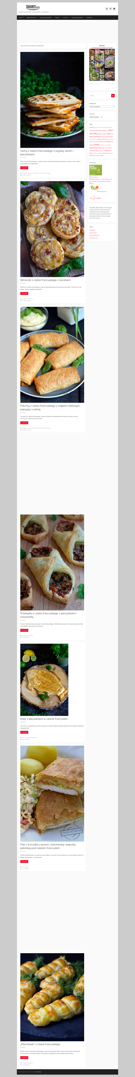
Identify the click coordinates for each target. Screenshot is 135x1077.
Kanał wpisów (93, 233)
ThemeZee (38, 1072)
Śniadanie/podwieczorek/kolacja (41, 173)
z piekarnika (110, 153)
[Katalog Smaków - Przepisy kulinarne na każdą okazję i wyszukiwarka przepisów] (102, 181)
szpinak (94, 153)
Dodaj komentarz (26, 175)
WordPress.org (93, 238)
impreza (105, 134)
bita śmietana (96, 127)
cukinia (110, 127)
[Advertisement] (59, 31)
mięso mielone (100, 141)
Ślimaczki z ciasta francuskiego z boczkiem (45, 280)
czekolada (92, 130)
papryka (92, 148)
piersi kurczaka (106, 148)
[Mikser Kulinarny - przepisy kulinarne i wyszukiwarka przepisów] (95, 175)
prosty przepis (94, 150)
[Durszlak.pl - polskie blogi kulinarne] (93, 177)
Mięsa (56, 17)
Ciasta (20, 17)
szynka (97, 153)
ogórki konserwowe (102, 145)
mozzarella (107, 141)
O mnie (65, 17)
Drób (23, 866)
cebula (104, 127)
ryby (23, 737)
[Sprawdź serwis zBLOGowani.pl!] (102, 191)
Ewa (24, 157)
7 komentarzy (25, 637)
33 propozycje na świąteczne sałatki (102, 47)
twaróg (100, 153)
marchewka (105, 139)
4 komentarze (25, 868)
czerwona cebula (100, 130)
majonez (95, 139)
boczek (101, 127)
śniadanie (97, 155)
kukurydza (109, 137)
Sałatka (106, 150)
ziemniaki (105, 153)
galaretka (100, 134)
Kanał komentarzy (94, 235)
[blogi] (91, 183)
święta (101, 155)
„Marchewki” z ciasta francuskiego (40, 1044)
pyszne (100, 150)
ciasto (107, 127)
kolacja (103, 137)
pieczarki (99, 148)
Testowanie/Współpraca (31, 737)
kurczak (91, 139)
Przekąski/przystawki (46, 17)
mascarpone (92, 141)
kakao (112, 133)
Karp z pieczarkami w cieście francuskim (44, 718)
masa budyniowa (111, 139)
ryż (103, 150)
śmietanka (92, 155)
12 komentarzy (25, 739)
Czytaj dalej (24, 167)
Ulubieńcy (89, 17)
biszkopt (91, 127)
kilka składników (95, 137)
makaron (99, 139)
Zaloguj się (92, 230)
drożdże (107, 130)
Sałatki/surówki (31, 17)
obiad (96, 144)
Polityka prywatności (77, 17)
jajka (109, 134)
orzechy (109, 145)
